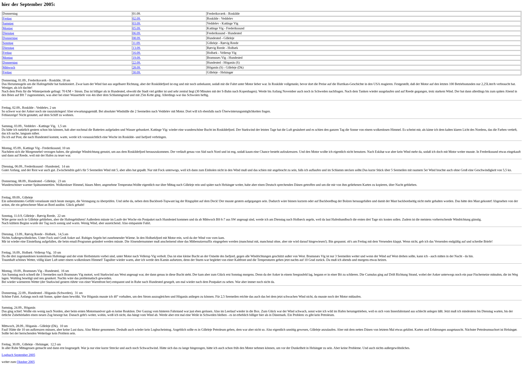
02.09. (137, 18)
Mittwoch (9, 67)
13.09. (137, 48)
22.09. (137, 62)
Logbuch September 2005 (18, 355)
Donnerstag (10, 38)
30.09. (137, 72)
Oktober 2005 (26, 362)
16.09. (137, 52)
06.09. (137, 33)
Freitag (7, 18)
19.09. (137, 57)
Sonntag (8, 43)
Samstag (8, 23)
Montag (8, 28)
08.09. (137, 38)
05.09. (137, 28)
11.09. (137, 43)
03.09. (137, 23)
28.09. (137, 67)
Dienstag (8, 33)
